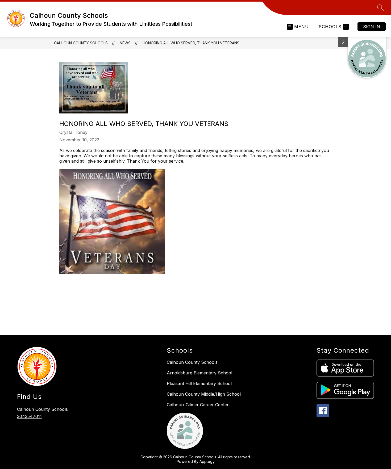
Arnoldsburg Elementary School (199, 372)
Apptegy (207, 461)
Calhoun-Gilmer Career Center (198, 404)
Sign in (371, 26)
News (125, 43)
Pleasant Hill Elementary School (199, 383)
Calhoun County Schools (81, 43)
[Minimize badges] (343, 42)
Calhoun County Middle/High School (204, 394)
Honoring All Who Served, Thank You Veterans (191, 43)
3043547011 (29, 416)
